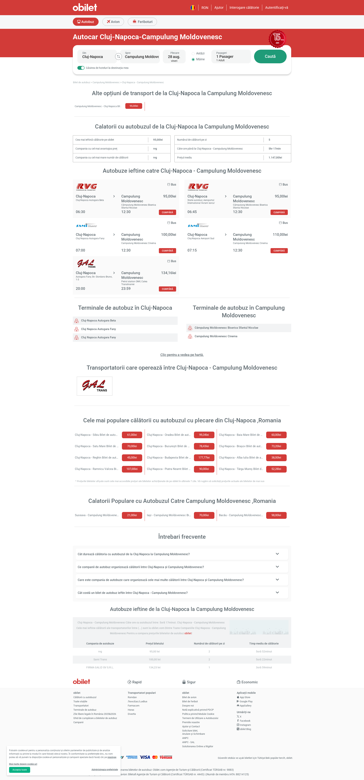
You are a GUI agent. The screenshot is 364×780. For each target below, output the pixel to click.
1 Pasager (224, 56)
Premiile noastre (191, 722)
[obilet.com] (94, 10)
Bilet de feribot (190, 701)
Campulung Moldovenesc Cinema (215, 336)
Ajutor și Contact (191, 726)
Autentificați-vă (276, 7)
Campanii (78, 722)
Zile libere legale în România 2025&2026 (94, 714)
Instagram (245, 725)
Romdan (132, 697)
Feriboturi (145, 22)
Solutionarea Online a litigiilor (197, 746)
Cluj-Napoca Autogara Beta (98, 320)
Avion (115, 22)
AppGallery (245, 705)
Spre (127, 52)
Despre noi (188, 705)
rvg (155, 148)
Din (84, 52)
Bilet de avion (189, 697)
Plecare (174, 52)
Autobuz (87, 22)
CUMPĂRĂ (167, 212)
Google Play (246, 701)
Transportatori (81, 705)
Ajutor (219, 7)
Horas (131, 709)
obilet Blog (245, 729)
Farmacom (133, 705)
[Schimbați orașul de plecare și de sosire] (118, 56)
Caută (270, 56)
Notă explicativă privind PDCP (198, 709)
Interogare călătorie (244, 7)
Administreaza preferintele (105, 769)
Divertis (132, 714)
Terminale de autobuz (84, 709)
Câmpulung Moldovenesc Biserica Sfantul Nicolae (226, 327)
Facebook (244, 720)
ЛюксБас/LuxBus (137, 701)
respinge (111, 757)
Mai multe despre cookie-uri (23, 764)
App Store (244, 697)
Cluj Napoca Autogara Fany (98, 329)
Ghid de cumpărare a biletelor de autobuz (95, 718)
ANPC (185, 738)
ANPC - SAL (188, 742)
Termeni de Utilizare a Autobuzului (200, 718)
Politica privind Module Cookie (198, 714)
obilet (187, 633)
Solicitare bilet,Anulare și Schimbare (193, 732)
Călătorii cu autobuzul (84, 697)
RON (205, 8)
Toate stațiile (80, 701)
